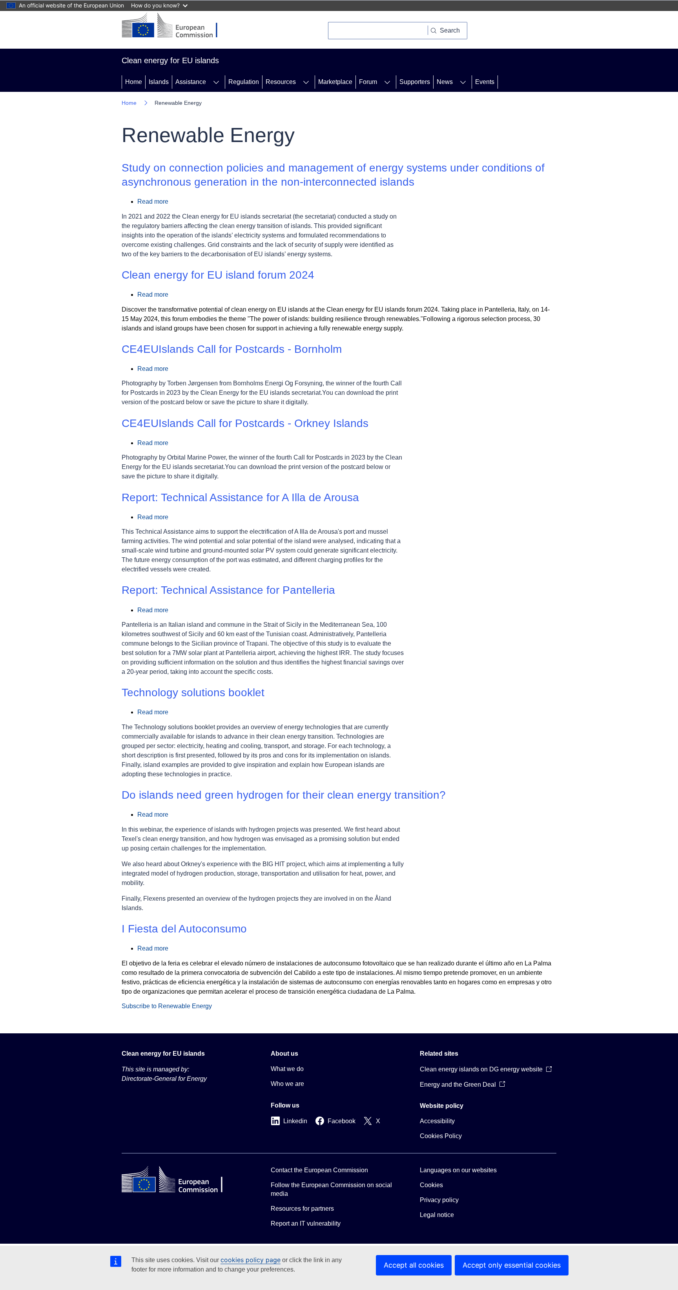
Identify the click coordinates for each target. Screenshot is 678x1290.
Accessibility (437, 1121)
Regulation (243, 81)
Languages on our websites (458, 1170)
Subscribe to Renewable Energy (167, 1006)
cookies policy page (251, 1260)
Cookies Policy (441, 1136)
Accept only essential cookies (512, 1265)
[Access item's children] (216, 82)
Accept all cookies (414, 1265)
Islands (159, 81)
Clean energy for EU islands (163, 1053)
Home (133, 81)
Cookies (431, 1185)
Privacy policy (439, 1200)
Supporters (414, 81)
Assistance (190, 81)
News (445, 81)
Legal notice (437, 1215)
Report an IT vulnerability (306, 1223)
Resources (281, 81)
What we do (287, 1069)
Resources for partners (302, 1208)
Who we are (287, 1083)
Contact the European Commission (319, 1170)
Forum (368, 81)
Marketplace (335, 81)
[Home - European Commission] (176, 26)
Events (484, 81)
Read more (152, 201)
